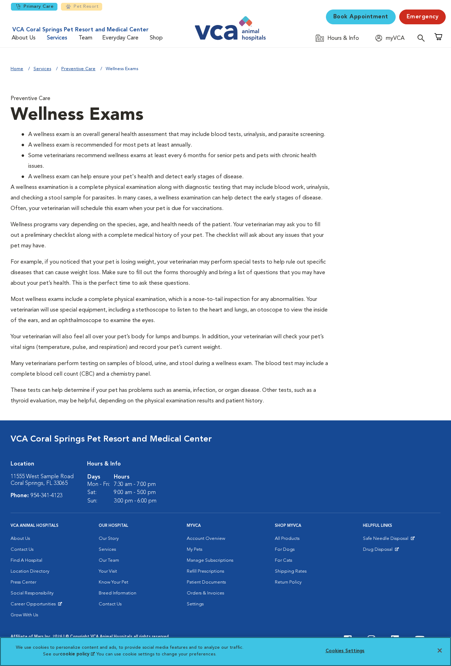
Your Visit (108, 571)
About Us (24, 38)
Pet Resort (86, 6)
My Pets (194, 549)
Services (57, 38)
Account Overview (206, 538)
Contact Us (22, 549)
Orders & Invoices (205, 593)
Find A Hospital (26, 560)
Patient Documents (206, 582)
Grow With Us (24, 615)
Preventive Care (78, 69)
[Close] (439, 650)
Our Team (109, 560)
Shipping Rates (291, 571)
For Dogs (285, 549)
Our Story (109, 538)
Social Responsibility (32, 593)
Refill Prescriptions (205, 571)
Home (17, 69)
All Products (287, 538)
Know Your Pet (113, 582)
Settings (195, 604)
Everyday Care (120, 38)
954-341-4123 (46, 496)
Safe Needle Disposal (386, 540)
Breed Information (117, 593)
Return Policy (288, 582)
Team (85, 38)
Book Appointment (360, 17)
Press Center (23, 582)
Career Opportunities (34, 606)
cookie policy (77, 654)
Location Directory (30, 571)
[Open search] (423, 38)
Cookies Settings (345, 651)
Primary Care (39, 6)
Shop (156, 38)
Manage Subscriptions (210, 560)
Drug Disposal (381, 551)
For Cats (283, 560)
